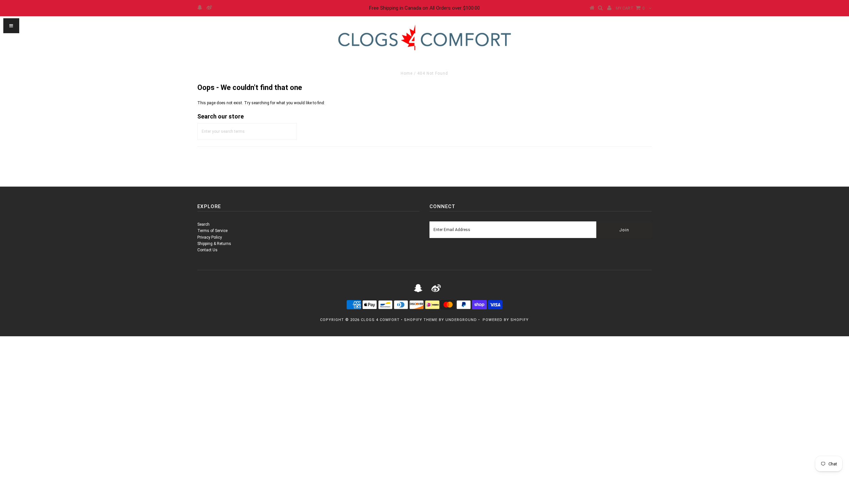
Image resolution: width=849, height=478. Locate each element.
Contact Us (207, 250)
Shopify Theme (420, 320)
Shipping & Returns (214, 243)
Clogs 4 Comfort (380, 320)
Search (203, 224)
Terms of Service (212, 230)
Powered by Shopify (506, 320)
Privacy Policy (209, 237)
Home (407, 73)
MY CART (630, 8)
